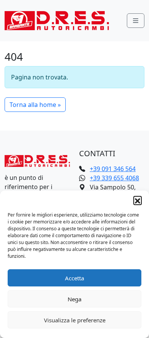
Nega (74, 299)
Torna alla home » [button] (35, 104)
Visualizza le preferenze (74, 320)
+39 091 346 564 (113, 169)
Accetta (74, 278)
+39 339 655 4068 (114, 178)
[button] (137, 200)
